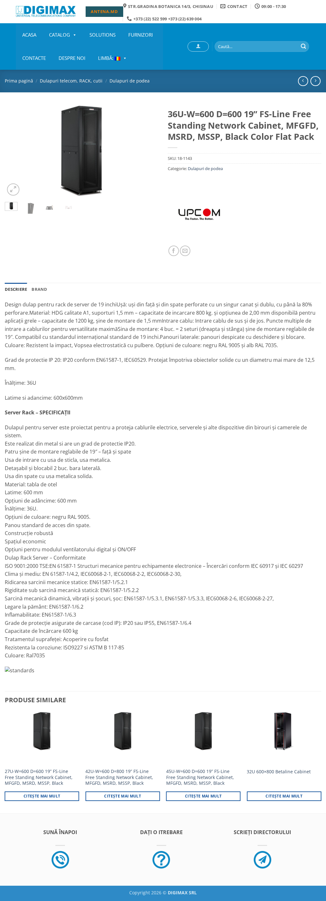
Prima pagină (19, 81)
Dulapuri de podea (130, 81)
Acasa (29, 35)
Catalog (59, 35)
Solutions (102, 35)
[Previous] (16, 151)
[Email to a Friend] (185, 251)
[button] (198, 46)
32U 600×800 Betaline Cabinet (279, 772)
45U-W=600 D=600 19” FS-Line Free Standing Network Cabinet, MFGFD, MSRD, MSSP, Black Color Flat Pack (200, 780)
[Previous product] (315, 81)
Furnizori (140, 35)
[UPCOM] (199, 214)
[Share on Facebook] (173, 251)
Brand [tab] (39, 289)
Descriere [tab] (16, 289)
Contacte (34, 58)
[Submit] (303, 46)
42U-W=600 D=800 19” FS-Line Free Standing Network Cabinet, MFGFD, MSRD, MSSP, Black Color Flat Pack (119, 780)
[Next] (147, 151)
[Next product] (303, 81)
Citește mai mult (42, 796)
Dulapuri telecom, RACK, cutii (71, 81)
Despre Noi (72, 58)
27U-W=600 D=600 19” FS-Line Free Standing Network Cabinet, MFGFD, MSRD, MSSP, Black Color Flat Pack (39, 780)
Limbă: (106, 58)
